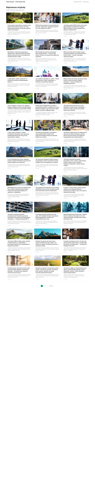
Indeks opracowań (77, 1)
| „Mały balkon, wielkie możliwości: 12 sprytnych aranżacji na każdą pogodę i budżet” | (18, 80)
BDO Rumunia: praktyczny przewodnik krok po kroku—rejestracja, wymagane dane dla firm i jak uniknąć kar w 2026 (47, 27)
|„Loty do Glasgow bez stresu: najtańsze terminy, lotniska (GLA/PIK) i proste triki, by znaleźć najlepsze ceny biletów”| (19, 161)
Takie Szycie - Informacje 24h (15, 2)
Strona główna (86, 1)
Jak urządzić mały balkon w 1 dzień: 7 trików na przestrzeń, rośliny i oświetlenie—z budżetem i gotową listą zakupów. (47, 80)
